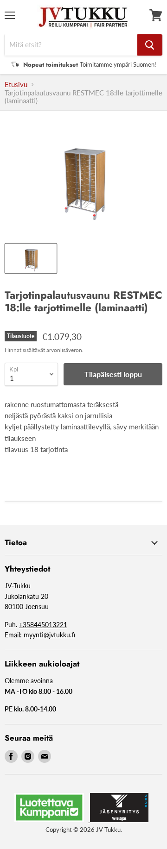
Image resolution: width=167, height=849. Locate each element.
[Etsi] (149, 45)
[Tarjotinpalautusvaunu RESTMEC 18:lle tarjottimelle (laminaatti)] (31, 258)
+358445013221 (43, 625)
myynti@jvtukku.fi (49, 635)
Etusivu (16, 84)
